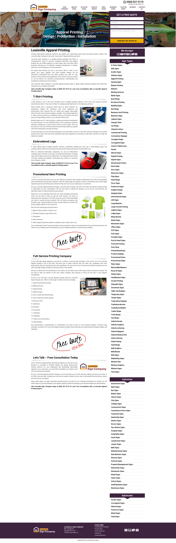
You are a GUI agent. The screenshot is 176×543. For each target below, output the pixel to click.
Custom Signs (123, 8)
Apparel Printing (117, 79)
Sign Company (64, 8)
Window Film (116, 362)
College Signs (116, 404)
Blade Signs (115, 95)
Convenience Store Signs (120, 410)
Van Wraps (115, 318)
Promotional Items (118, 257)
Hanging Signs (116, 193)
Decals (113, 149)
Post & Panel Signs (118, 240)
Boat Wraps (115, 99)
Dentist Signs (116, 421)
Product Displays (117, 254)
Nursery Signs (116, 458)
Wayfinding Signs (117, 358)
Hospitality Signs (117, 434)
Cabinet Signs (116, 119)
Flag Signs (115, 176)
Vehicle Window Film (119, 335)
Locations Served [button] (100, 535)
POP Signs (115, 230)
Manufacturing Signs (119, 451)
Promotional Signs (118, 261)
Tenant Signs (116, 298)
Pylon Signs (115, 264)
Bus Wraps (115, 109)
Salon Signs (115, 478)
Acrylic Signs (116, 72)
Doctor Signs (116, 424)
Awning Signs (116, 82)
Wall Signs (115, 355)
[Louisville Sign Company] (44, 530)
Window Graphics (117, 365)
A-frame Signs (116, 65)
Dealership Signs (117, 417)
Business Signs (113, 8)
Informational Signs (118, 197)
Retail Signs (115, 475)
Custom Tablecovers (119, 146)
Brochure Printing (117, 102)
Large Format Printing (119, 207)
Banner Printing (117, 85)
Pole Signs (115, 234)
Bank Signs (115, 387)
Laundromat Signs (118, 441)
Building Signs (116, 106)
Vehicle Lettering (117, 328)
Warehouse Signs (117, 488)
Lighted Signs (116, 210)
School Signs (116, 481)
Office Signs (115, 227)
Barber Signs (116, 394)
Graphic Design (117, 190)
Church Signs (116, 397)
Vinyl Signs (104, 8)
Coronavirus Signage (119, 136)
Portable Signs (116, 237)
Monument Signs (117, 224)
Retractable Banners (118, 267)
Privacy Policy (99, 529)
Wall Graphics (116, 348)
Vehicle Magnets (117, 331)
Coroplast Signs (117, 139)
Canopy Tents (116, 122)
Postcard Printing (117, 244)
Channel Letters (117, 129)
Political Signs (116, 461)
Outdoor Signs (84, 8)
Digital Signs (116, 160)
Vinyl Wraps (115, 345)
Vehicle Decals (116, 321)
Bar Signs (114, 390)
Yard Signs (115, 372)
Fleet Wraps (115, 180)
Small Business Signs (119, 485)
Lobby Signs (115, 213)
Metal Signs (115, 220)
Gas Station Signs (118, 427)
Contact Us (142, 8)
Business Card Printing (119, 112)
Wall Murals (115, 352)
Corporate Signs (117, 414)
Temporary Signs (117, 294)
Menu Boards (116, 217)
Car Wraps (115, 126)
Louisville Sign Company (102, 527)
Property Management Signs (122, 464)
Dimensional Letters (118, 163)
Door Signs (115, 170)
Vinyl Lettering (116, 338)
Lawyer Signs (116, 444)
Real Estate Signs (117, 468)
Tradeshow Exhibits (118, 308)
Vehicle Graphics (117, 325)
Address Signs (116, 75)
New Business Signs (118, 454)
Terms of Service (100, 531)
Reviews (133, 7)
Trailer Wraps (116, 311)
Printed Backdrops (118, 251)
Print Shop (115, 247)
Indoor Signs (74, 8)
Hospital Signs (116, 431)
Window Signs (116, 368)
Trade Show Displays (119, 301)
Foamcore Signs (117, 186)
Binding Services (117, 92)
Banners (114, 89)
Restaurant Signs (117, 471)
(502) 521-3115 (134, 1)
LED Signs (115, 200)
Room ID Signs (116, 271)
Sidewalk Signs (117, 284)
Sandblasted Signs (118, 277)
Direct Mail (115, 166)
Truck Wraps (116, 315)
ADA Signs (115, 69)
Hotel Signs (115, 437)
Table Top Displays (118, 291)
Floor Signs (115, 183)
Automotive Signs (118, 383)
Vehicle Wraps (94, 8)
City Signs (115, 400)
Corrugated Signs (118, 143)
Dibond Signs (116, 153)
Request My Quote (126, 41)
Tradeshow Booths (118, 304)
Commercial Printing (119, 133)
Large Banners (116, 203)
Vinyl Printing (116, 341)
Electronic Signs (117, 173)
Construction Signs (118, 407)
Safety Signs (116, 274)
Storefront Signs (117, 288)
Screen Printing (117, 281)
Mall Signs (115, 448)
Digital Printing (116, 156)
